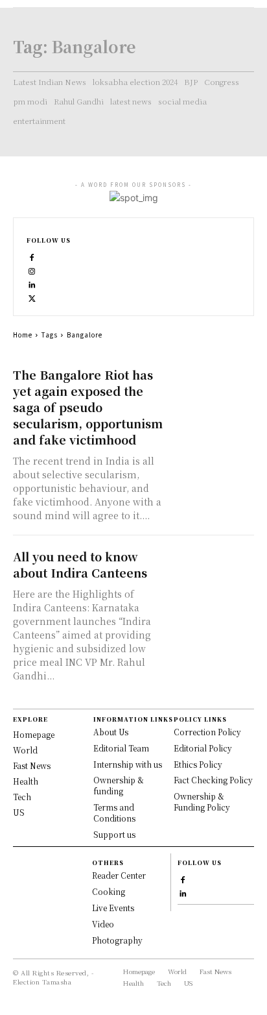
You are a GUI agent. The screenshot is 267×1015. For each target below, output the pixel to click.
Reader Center (119, 875)
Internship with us (127, 764)
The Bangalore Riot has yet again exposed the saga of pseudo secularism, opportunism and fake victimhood (88, 407)
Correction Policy (207, 731)
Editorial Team (121, 747)
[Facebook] (32, 256)
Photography (117, 940)
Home (22, 334)
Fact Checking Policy (213, 779)
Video (103, 923)
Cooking (108, 891)
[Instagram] (32, 269)
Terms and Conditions (114, 812)
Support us (114, 834)
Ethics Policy (198, 764)
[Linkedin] (32, 283)
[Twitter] (32, 296)
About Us (110, 731)
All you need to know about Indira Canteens (80, 564)
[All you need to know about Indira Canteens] (212, 569)
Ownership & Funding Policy (202, 801)
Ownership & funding (118, 785)
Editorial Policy (203, 747)
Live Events (113, 907)
